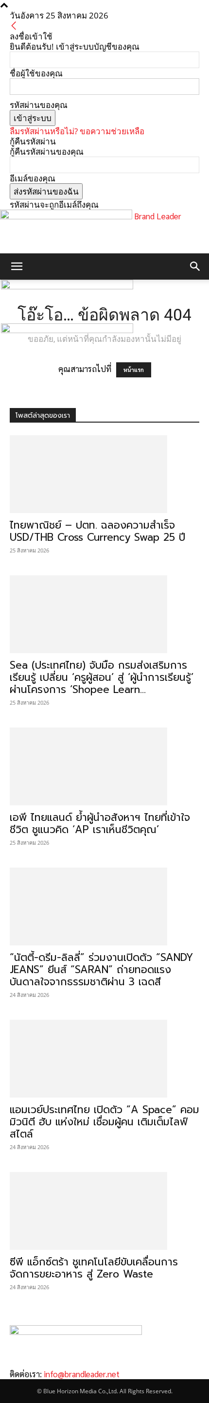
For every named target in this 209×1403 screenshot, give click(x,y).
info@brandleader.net (82, 1373)
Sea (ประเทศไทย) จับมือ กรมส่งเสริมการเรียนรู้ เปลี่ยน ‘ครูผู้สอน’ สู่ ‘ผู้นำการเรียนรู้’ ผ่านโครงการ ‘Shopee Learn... (101, 677)
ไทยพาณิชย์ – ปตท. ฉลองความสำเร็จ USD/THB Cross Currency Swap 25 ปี (97, 531)
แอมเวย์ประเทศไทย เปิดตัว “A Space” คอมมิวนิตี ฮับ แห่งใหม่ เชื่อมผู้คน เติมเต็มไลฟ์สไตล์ (104, 1122)
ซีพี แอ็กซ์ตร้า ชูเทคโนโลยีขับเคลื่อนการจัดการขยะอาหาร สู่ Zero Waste (94, 1268)
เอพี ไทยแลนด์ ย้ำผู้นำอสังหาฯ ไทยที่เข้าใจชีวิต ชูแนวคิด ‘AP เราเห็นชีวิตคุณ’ (100, 823)
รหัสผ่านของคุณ (39, 104)
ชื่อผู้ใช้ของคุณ (36, 73)
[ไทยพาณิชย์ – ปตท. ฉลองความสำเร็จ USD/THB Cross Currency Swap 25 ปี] (104, 474)
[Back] (14, 26)
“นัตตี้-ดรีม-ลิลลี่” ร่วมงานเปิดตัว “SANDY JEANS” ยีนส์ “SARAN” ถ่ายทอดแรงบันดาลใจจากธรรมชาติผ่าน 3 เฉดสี (101, 970)
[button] (16, 266)
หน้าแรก (133, 369)
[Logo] (67, 286)
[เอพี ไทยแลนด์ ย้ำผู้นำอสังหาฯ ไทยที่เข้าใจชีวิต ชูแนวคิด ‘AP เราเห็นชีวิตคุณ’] (104, 766)
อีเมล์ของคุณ (32, 178)
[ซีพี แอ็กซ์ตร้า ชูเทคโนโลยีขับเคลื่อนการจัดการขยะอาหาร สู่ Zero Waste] (104, 1211)
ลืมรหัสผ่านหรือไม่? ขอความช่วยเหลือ (77, 131)
